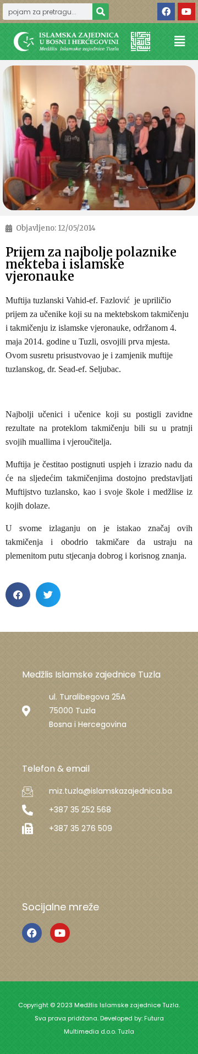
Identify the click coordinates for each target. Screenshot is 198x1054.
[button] (179, 41)
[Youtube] (186, 11)
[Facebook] (166, 11)
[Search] (100, 11)
